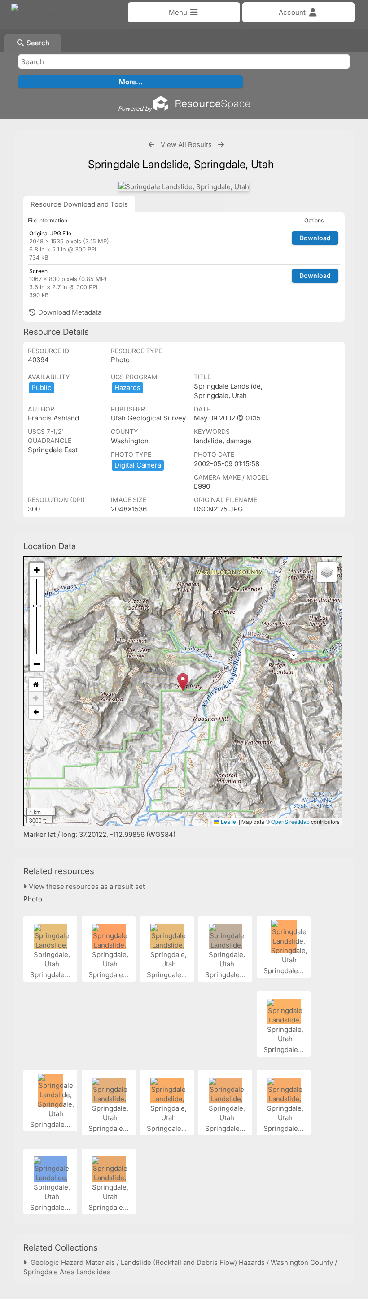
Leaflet (228, 821)
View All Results (186, 144)
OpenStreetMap (290, 821)
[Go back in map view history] (36, 712)
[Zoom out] (37, 664)
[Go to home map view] (36, 685)
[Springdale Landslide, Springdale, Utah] (183, 186)
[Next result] (221, 144)
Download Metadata (68, 312)
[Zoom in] (37, 570)
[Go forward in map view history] (36, 699)
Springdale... (51, 974)
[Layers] (327, 572)
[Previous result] (151, 144)
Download (315, 238)
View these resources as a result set (86, 886)
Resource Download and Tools (79, 204)
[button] (182, 682)
